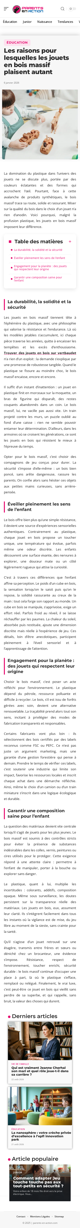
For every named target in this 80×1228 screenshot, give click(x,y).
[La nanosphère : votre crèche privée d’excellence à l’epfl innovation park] (40, 1106)
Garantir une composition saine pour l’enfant (38, 278)
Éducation (17, 42)
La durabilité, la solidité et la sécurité (38, 250)
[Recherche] (62, 9)
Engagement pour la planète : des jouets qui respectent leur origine (40, 267)
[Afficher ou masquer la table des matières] (67, 241)
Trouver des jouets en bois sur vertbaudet (40, 353)
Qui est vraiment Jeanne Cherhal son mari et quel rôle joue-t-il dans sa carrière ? (40, 1071)
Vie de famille (20, 1063)
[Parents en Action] (27, 8)
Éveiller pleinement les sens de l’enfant (39, 258)
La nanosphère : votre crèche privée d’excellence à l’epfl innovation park (41, 1136)
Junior (17, 1172)
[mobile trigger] (7, 8)
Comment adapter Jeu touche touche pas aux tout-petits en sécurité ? (38, 1182)
